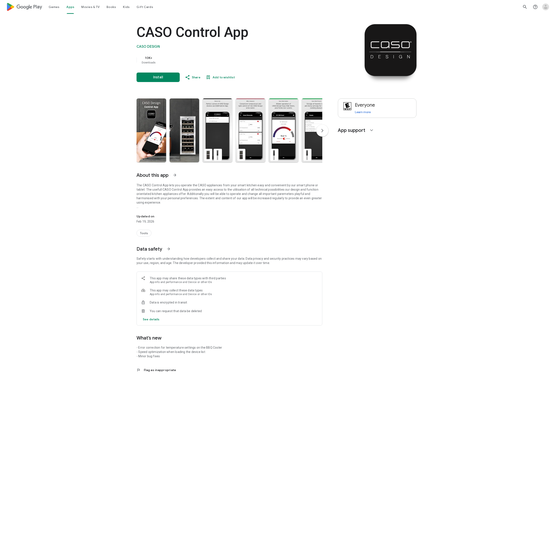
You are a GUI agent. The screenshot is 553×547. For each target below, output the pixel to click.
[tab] (54, 7)
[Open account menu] (545, 7)
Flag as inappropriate (156, 370)
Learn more (363, 112)
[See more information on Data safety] (168, 249)
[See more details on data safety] (151, 319)
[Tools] (144, 233)
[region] (223, 60)
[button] (151, 130)
